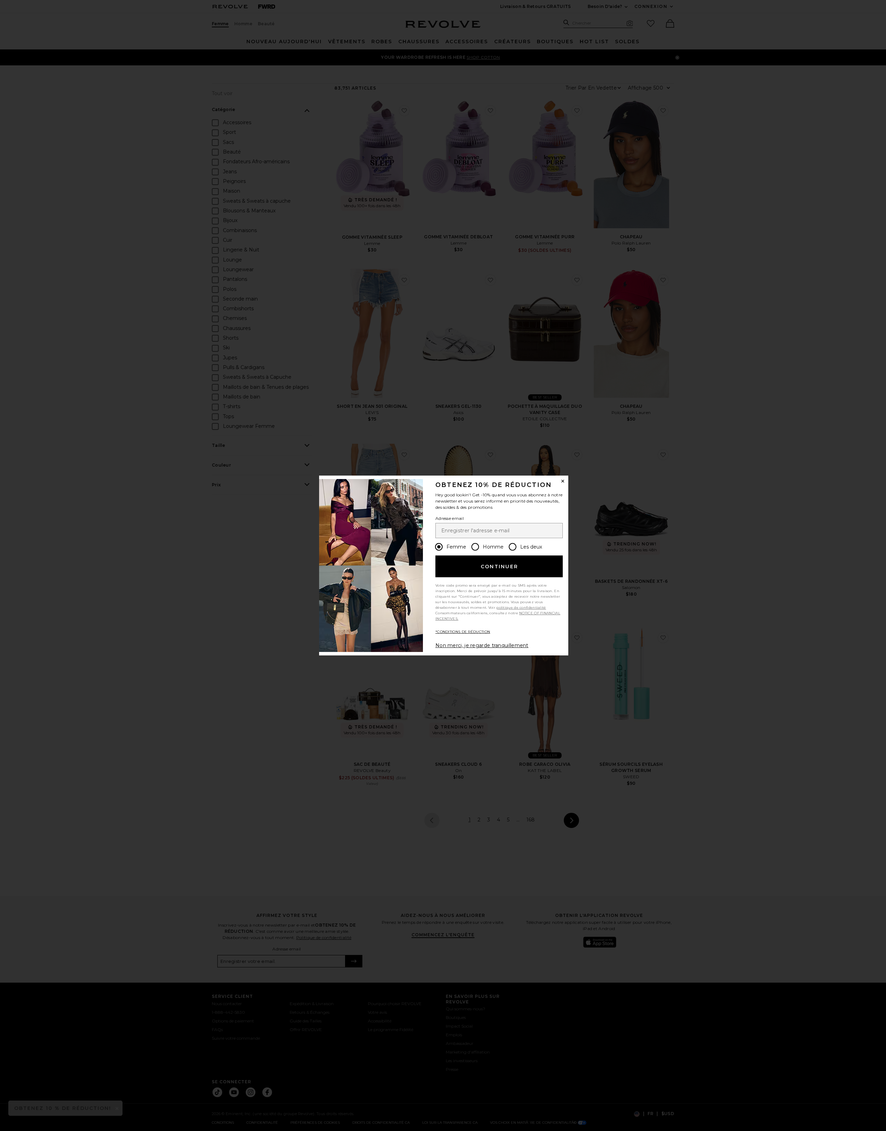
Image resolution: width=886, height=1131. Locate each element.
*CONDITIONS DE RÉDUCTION (462, 631)
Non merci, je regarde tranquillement (481, 645)
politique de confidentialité (521, 607)
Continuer (499, 566)
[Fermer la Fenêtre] (562, 481)
